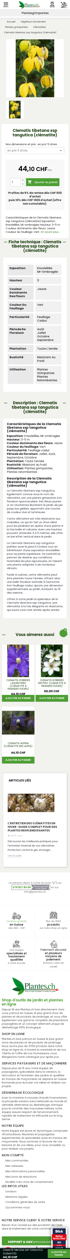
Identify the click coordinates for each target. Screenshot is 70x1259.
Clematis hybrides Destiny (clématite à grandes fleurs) (52, 683)
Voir (18, 672)
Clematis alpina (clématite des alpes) (18, 744)
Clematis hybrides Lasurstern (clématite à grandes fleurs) (18, 684)
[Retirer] (23, 184)
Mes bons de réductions (21, 1177)
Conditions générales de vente (25, 1202)
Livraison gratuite (17, 921)
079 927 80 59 (22, 887)
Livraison (11, 1191)
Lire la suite (14, 855)
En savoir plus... (50, 232)
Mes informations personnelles (25, 1171)
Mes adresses (14, 1166)
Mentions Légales (16, 1197)
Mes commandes (16, 1160)
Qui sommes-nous (17, 1207)
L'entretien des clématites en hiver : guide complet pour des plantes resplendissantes (32, 827)
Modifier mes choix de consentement (29, 1182)
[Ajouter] (23, 180)
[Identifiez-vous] (52, 4)
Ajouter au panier (43, 182)
